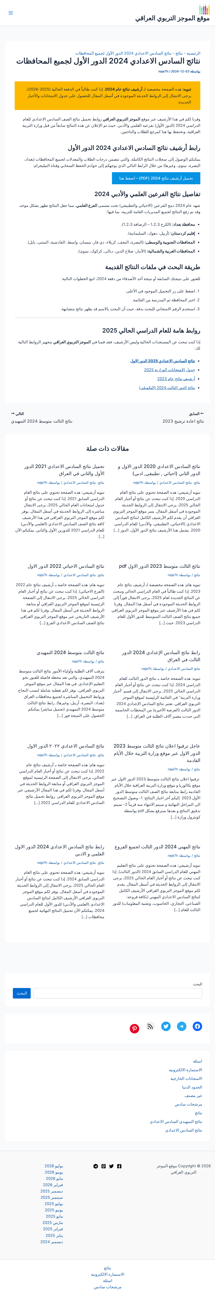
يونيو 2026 (54, 1172)
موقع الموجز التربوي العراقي (172, 18)
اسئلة (197, 1061)
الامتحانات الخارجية (186, 1078)
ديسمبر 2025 (51, 1191)
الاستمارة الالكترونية (185, 1070)
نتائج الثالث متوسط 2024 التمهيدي (70, 652)
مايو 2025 (54, 1216)
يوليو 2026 (54, 1166)
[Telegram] (95, 1166)
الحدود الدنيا (192, 1087)
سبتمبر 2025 (52, 1197)
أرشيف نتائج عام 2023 (176, 378)
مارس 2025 (52, 1222)
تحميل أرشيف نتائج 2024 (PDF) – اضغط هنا (156, 178)
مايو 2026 (54, 1178)
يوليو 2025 (54, 1203)
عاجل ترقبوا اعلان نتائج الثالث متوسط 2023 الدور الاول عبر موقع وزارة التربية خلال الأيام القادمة (157, 753)
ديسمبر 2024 (51, 1241)
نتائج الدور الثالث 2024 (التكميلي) (167, 387)
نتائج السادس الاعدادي (175, 483)
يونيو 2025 (54, 1210)
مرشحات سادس (188, 1104)
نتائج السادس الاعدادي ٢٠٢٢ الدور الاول (65, 746)
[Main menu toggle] (10, 12)
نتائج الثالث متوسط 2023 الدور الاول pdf (159, 566)
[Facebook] (119, 1166)
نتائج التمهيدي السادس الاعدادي (176, 1121)
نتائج (179, 53)
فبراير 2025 (53, 1229)
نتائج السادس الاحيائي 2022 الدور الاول (66, 566)
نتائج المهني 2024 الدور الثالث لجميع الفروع (157, 846)
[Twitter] (111, 1166)
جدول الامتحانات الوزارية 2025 (169, 369)
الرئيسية (193, 53)
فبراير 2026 (53, 1185)
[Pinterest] (103, 1166)
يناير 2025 (54, 1235)
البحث (197, 984)
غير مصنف (193, 1095)
